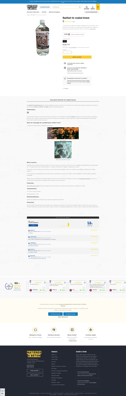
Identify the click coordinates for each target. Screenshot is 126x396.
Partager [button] (66, 88)
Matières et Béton (35, 393)
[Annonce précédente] (27, 2)
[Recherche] (79, 7)
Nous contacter (34, 375)
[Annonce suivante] (98, 2)
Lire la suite (93, 29)
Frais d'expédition (72, 47)
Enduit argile (55, 359)
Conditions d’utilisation (69, 393)
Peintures (54, 361)
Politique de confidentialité (58, 393)
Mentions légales (53, 394)
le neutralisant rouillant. (84, 178)
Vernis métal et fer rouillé (33, 185)
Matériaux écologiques (57, 377)
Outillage (54, 380)
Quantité (64, 49)
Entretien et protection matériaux (60, 370)
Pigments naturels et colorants (59, 366)
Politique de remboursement (46, 393)
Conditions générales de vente (91, 393)
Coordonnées (60, 394)
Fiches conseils (34, 370)
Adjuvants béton (55, 375)
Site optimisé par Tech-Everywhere (70, 394)
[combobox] (66, 7)
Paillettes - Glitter (56, 382)
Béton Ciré (54, 354)
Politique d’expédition (79, 393)
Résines (53, 363)
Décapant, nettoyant (56, 373)
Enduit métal (55, 357)
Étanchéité (54, 368)
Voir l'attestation (33, 225)
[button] (33, 12)
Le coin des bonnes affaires (58, 384)
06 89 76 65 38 (45, 7)
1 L (64, 41)
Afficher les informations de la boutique (75, 72)
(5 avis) (73, 21)
